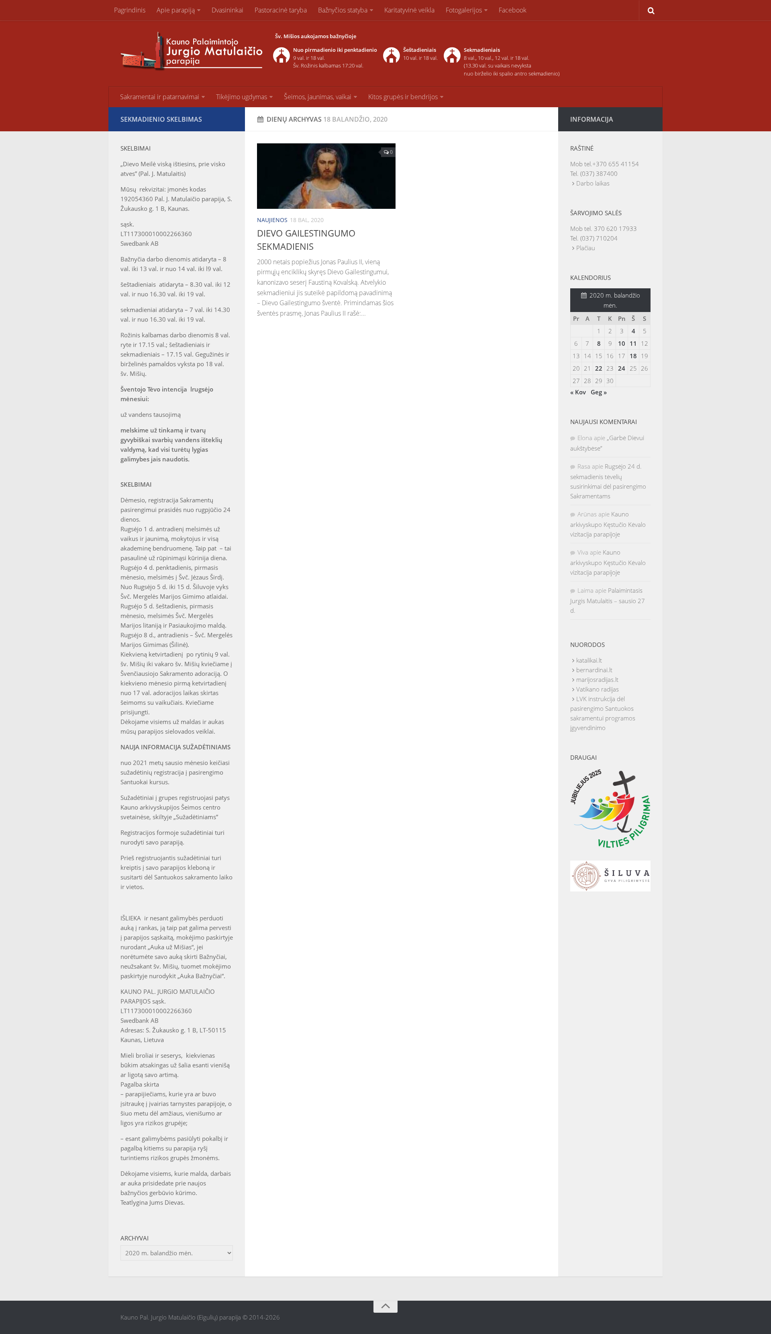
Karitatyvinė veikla (409, 10)
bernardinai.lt (594, 670)
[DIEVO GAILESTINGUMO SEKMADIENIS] (326, 176)
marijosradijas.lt (597, 679)
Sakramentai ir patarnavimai (159, 96)
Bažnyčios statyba (342, 10)
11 (633, 343)
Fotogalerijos (464, 10)
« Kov (578, 392)
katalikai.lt (589, 660)
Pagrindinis (129, 10)
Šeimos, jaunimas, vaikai (317, 96)
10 (621, 343)
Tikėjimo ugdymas (241, 96)
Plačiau (585, 248)
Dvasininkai (227, 10)
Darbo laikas (593, 183)
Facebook (512, 10)
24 (621, 368)
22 (598, 368)
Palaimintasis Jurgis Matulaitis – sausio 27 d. (607, 600)
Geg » (599, 392)
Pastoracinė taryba (281, 10)
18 (633, 356)
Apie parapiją (176, 10)
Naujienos (272, 220)
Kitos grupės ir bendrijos (403, 96)
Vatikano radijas (597, 689)
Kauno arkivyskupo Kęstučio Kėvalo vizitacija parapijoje (608, 524)
